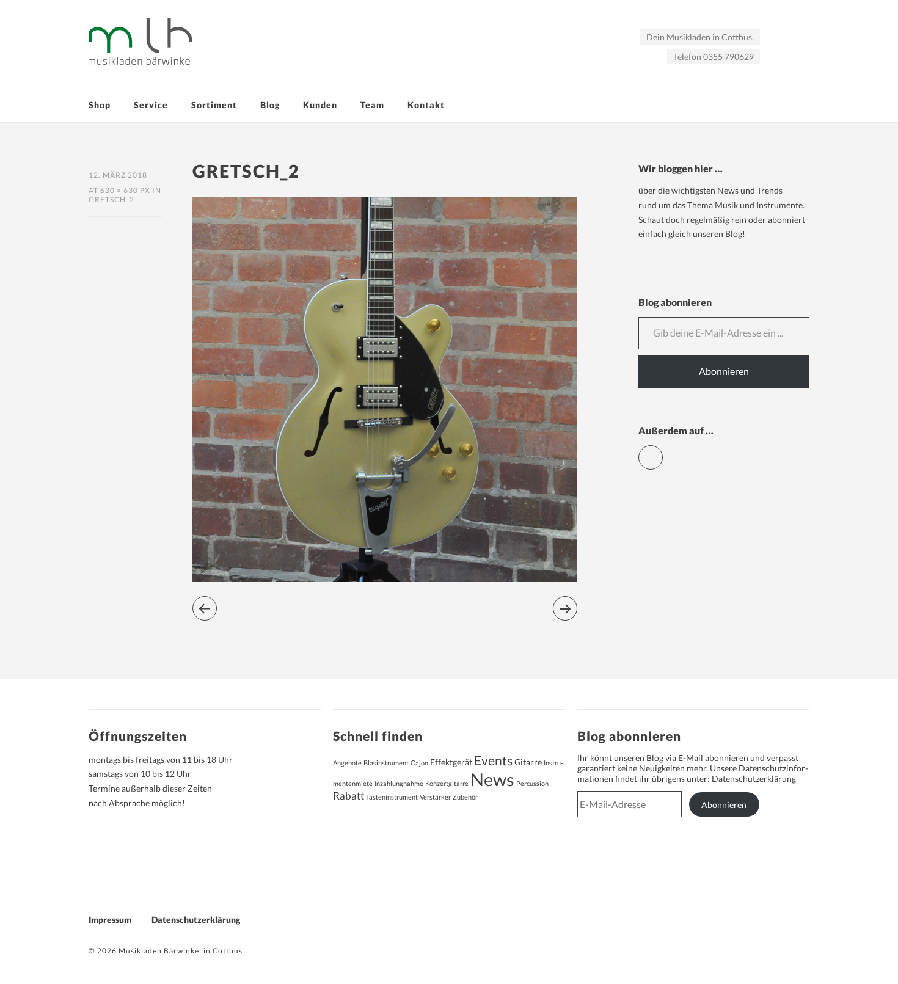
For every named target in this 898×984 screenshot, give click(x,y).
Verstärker (435, 797)
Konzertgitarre (447, 783)
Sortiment (214, 105)
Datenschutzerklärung (754, 778)
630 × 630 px (125, 190)
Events (493, 760)
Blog (270, 105)
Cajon (419, 763)
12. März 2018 (118, 175)
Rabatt (348, 796)
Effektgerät (451, 762)
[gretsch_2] (384, 578)
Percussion (532, 783)
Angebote (347, 763)
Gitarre (528, 762)
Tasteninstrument (392, 797)
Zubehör (465, 797)
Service (151, 105)
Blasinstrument (386, 763)
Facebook (662, 452)
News (492, 779)
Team (372, 105)
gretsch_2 (111, 199)
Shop (100, 105)
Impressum (110, 919)
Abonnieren (724, 371)
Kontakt (426, 105)
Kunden (320, 105)
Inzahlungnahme (398, 783)
